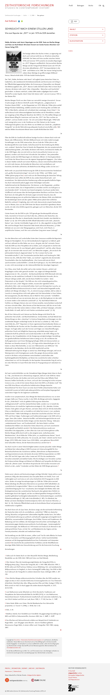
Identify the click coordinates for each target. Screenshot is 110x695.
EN (100, 6)
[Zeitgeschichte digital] (17, 681)
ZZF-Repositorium (73, 679)
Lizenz (70, 51)
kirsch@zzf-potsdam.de (13, 647)
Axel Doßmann (11, 21)
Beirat (24, 668)
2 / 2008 (32, 15)
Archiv (90, 6)
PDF (75, 21)
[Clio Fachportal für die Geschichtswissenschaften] (38, 681)
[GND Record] (18, 21)
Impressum (8, 671)
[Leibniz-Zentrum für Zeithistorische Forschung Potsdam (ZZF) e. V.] (73, 691)
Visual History (72, 677)
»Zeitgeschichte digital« (34, 675)
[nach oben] (106, 691)
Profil (71, 6)
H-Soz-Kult (71, 671)
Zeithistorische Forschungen (13, 15)
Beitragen (80, 6)
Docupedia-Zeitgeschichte (76, 675)
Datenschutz (17, 671)
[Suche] (103, 5)
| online (75, 673)
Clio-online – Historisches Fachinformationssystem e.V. (29, 640)
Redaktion (16, 668)
